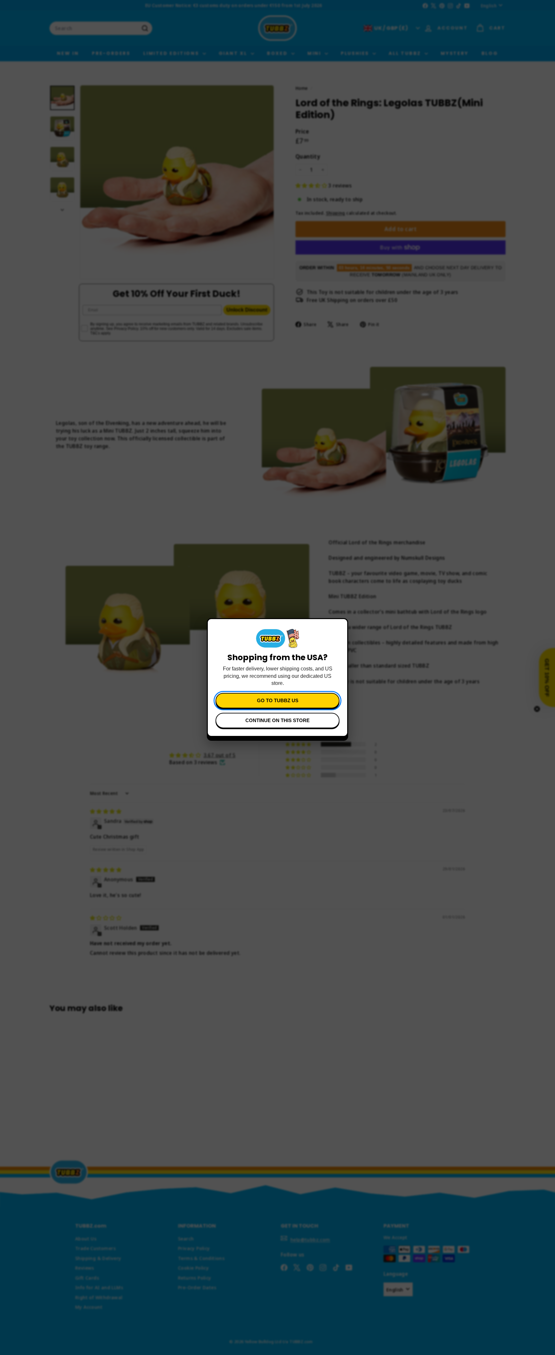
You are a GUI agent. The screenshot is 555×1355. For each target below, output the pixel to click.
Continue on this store (277, 720)
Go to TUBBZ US (277, 700)
